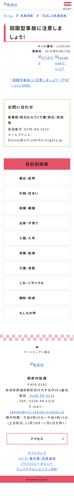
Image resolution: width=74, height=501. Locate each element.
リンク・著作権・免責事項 (37, 458)
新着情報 (27, 15)
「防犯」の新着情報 (54, 15)
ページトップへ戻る (37, 352)
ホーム (8, 15)
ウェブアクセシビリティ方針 (37, 469)
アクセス (37, 438)
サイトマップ (37, 452)
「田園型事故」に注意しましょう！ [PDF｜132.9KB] (40, 83)
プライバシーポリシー (37, 463)
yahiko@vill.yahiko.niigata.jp (37, 412)
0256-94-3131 (42, 395)
